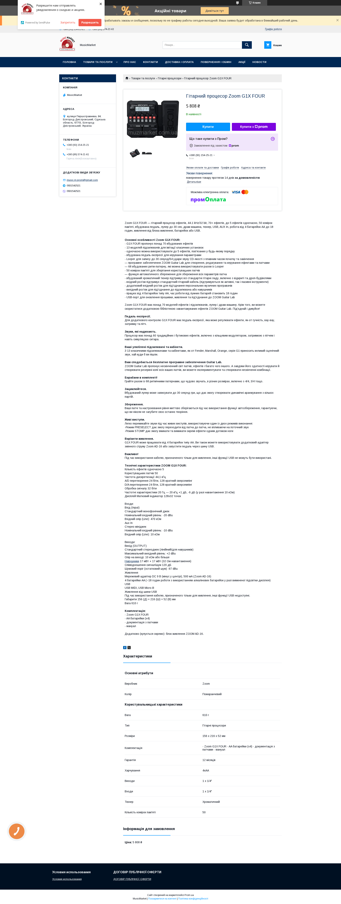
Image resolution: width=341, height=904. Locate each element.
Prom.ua (189, 895)
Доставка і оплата (179, 62)
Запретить (67, 22)
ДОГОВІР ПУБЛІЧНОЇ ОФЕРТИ (132, 879)
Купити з (247, 126)
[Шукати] (247, 45)
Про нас (130, 62)
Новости (259, 62)
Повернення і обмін (216, 62)
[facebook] (124, 648)
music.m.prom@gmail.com (82, 180)
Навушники (132, 561)
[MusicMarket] (67, 51)
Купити (208, 126)
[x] (129, 648)
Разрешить (90, 22)
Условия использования (67, 879)
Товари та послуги (97, 62)
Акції (241, 62)
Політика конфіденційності (193, 898)
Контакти (150, 62)
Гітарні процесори (169, 78)
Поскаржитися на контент (162, 898)
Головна (69, 62)
